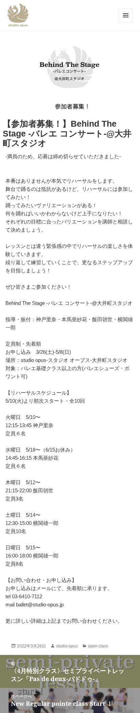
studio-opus (67, 646)
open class (98, 646)
